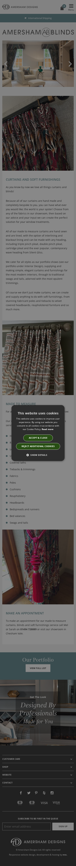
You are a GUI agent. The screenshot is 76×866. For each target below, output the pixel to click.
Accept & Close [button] (38, 437)
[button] (38, 455)
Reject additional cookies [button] (38, 446)
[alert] (38, 433)
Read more (47, 429)
